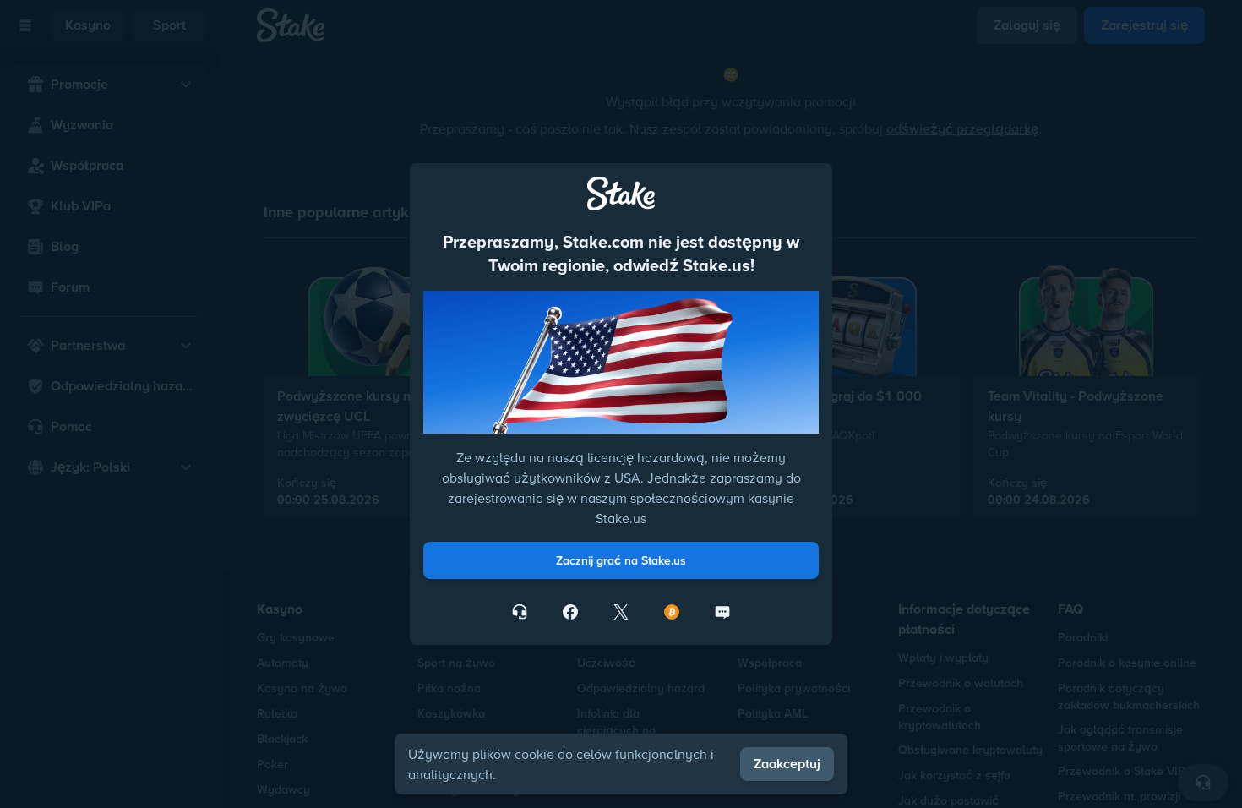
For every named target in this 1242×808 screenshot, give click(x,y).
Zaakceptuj (787, 763)
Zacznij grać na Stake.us (621, 560)
